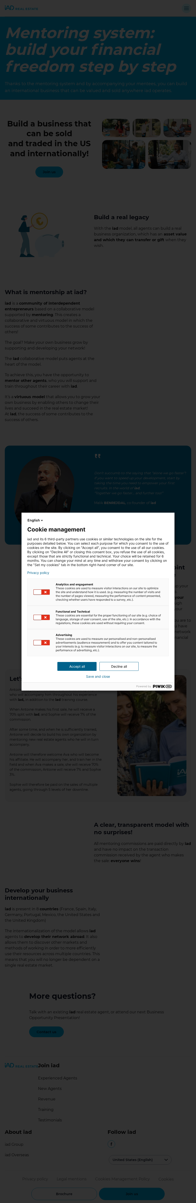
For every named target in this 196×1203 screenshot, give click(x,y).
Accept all (77, 666)
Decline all (119, 666)
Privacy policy (38, 573)
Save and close (98, 676)
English (33, 520)
